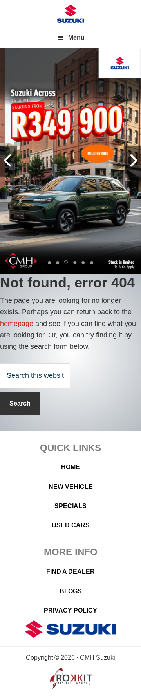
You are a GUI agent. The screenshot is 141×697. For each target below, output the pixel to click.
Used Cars (71, 525)
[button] (49, 262)
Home (70, 467)
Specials (70, 506)
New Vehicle (71, 486)
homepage (16, 323)
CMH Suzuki (70, 13)
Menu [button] (76, 37)
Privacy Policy (70, 610)
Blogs (71, 591)
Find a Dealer (70, 571)
